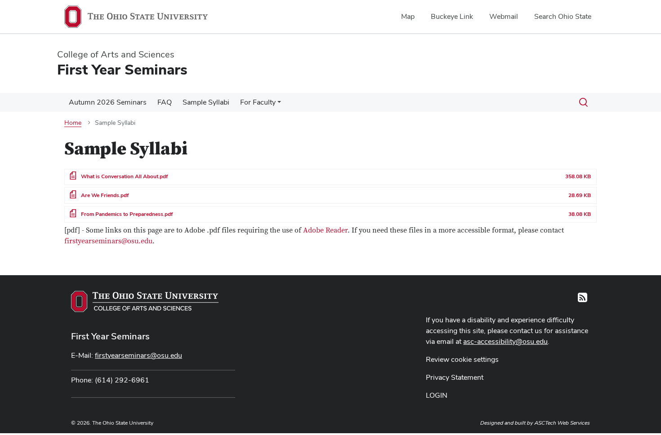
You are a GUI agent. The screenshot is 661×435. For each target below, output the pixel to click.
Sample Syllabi (206, 102)
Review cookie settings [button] (462, 359)
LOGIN (436, 395)
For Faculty (258, 102)
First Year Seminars (110, 336)
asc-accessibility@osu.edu (505, 341)
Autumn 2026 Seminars (108, 102)
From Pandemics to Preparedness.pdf (127, 214)
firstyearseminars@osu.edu (108, 241)
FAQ (164, 102)
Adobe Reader (325, 230)
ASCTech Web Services (562, 422)
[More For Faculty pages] (279, 104)
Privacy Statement (454, 377)
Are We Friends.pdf (105, 195)
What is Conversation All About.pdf (124, 176)
